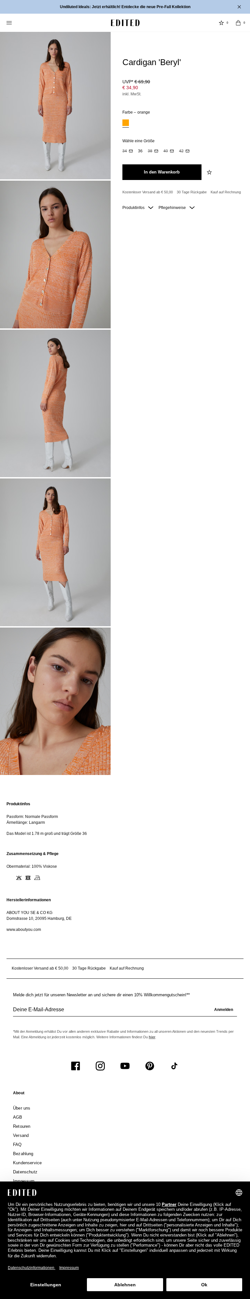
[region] (125, 818)
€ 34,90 (130, 87)
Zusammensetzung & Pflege (33, 854)
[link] (18, 1094)
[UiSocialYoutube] (125, 1066)
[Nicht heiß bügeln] (37, 878)
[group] (125, 1012)
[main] (125, 867)
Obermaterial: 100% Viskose (32, 866)
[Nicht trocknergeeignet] (28, 878)
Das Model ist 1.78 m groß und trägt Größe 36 (47, 833)
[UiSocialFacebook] (75, 1066)
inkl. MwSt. (131, 94)
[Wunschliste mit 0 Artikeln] (221, 23)
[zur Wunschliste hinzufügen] (210, 172)
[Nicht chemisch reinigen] (46, 878)
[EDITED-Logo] (125, 23)
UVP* (136, 81)
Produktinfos (134, 207)
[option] (125, 123)
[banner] (125, 7)
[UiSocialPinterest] (150, 1066)
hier (152, 1037)
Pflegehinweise (173, 207)
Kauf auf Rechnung (226, 192)
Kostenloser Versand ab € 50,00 (147, 192)
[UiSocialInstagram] (100, 1066)
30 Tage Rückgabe (192, 192)
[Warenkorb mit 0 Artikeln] (238, 23)
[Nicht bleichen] (19, 878)
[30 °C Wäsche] (10, 878)
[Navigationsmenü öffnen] (10, 22)
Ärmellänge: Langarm (26, 822)
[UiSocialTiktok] (174, 1066)
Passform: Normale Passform (32, 816)
